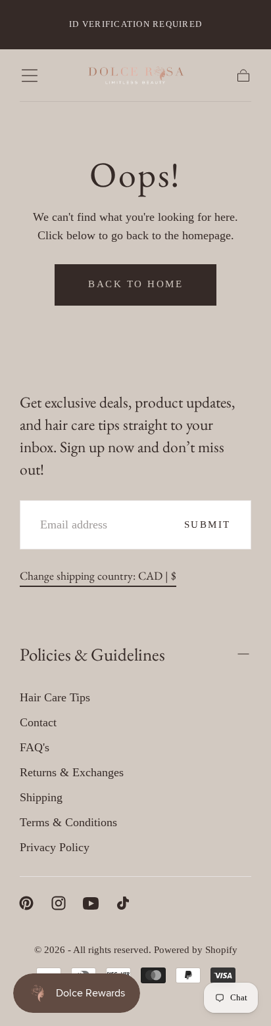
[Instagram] (58, 903)
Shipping (41, 797)
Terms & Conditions (68, 822)
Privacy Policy (54, 847)
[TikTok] (123, 903)
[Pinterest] (26, 903)
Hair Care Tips (55, 697)
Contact (38, 722)
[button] (29, 75)
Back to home (135, 284)
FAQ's (34, 747)
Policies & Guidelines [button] (92, 654)
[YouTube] (90, 903)
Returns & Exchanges (72, 772)
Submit (207, 524)
